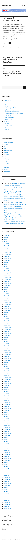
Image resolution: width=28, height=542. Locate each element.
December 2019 (7, 402)
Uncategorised (7, 102)
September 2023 (7, 308)
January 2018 (7, 450)
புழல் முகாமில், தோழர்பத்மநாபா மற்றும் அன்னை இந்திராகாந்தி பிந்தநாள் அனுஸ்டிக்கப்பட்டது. (14, 219)
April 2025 (6, 269)
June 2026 (6, 239)
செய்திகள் (19, 46)
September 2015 (7, 508)
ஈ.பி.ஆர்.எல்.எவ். (8, 161)
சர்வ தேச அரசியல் (9, 117)
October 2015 (7, 506)
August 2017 (7, 460)
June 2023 (6, 314)
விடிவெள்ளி (6, 165)
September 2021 (7, 358)
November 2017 (7, 454)
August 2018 (7, 435)
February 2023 (7, 323)
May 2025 (6, 266)
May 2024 (6, 291)
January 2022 (7, 350)
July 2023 (6, 312)
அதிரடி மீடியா (7, 159)
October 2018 (7, 431)
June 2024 (6, 289)
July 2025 (6, 262)
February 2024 (7, 298)
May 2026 (6, 241)
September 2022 (7, 333)
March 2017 (6, 471)
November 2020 (7, 379)
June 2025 (6, 264)
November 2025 (7, 254)
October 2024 (7, 281)
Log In (4, 529)
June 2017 (6, 464)
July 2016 (6, 487)
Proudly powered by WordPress (14, 539)
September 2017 (7, 458)
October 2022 (7, 331)
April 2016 (6, 494)
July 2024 (6, 287)
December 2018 (7, 427)
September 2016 (7, 483)
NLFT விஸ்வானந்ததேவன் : (16, 223)
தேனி (5, 148)
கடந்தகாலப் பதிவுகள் (8, 516)
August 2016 (7, 485)
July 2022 (6, 337)
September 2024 (7, 283)
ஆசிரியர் (6, 46)
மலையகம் (6, 154)
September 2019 (7, 408)
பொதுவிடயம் (8, 119)
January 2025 (7, 275)
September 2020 (7, 383)
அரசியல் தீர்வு (8, 109)
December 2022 (7, 327)
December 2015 (7, 502)
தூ (4, 146)
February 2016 (7, 498)
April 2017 (6, 469)
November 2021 (7, 354)
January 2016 (7, 500)
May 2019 (6, 416)
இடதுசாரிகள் (7, 171)
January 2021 (7, 375)
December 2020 (7, 377)
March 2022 (6, 346)
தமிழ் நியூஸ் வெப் (8, 150)
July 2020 (6, 387)
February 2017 (7, 473)
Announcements (7, 100)
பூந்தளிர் (6, 144)
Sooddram (6, 5)
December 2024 (7, 277)
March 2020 (6, 396)
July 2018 (6, 437)
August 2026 (7, 235)
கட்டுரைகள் (6, 105)
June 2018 (6, 439)
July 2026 (6, 237)
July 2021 (6, 362)
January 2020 (7, 400)
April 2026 (6, 244)
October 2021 (7, 356)
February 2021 (7, 373)
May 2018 (6, 441)
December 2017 (7, 452)
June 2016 (6, 489)
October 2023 (7, 306)
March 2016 (6, 496)
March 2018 (6, 446)
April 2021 (6, 369)
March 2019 (6, 421)
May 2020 (6, 391)
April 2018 (6, 444)
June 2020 (6, 389)
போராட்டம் (7, 127)
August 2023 (7, 310)
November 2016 (7, 479)
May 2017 (6, 466)
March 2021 (6, 371)
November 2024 (7, 279)
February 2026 (7, 248)
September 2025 (7, 258)
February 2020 (7, 398)
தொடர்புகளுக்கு (7, 524)
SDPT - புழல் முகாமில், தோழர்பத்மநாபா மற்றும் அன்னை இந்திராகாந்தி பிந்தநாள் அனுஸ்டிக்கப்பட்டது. (13, 215)
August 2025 (7, 260)
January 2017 (7, 475)
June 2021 (6, 364)
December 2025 (7, 252)
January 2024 (7, 300)
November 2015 (7, 504)
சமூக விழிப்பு (8, 123)
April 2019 (6, 419)
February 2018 (7, 448)
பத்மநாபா (6, 152)
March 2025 (6, 271)
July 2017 (6, 462)
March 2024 (6, 296)
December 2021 (7, 352)
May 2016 (6, 492)
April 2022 (6, 344)
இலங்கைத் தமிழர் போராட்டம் (12, 111)
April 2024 (6, 294)
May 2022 (6, 341)
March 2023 (6, 321)
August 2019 (7, 410)
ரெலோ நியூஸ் (7, 163)
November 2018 (7, 429)
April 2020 (6, 394)
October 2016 (7, 481)
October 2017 (7, 456)
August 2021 (7, 360)
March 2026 (6, 246)
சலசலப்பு (6, 169)
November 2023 (7, 304)
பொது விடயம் (8, 125)
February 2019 (7, 423)
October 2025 (7, 256)
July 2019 (6, 412)
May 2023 (6, 316)
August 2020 (7, 385)
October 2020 (7, 381)
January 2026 (7, 250)
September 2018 (7, 433)
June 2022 (6, 339)
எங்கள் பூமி (6, 167)
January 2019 (7, 425)
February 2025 (7, 273)
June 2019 (6, 414)
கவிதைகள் (6, 121)
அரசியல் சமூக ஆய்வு (10, 107)
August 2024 (7, 285)
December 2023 (7, 302)
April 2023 (6, 319)
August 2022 (7, 335)
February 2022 (7, 348)
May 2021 (6, 366)
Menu (23, 5)
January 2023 (7, 325)
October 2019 (7, 406)
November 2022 (7, 329)
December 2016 (7, 477)
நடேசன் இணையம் (8, 142)
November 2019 (7, 404)
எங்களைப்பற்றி (6, 520)
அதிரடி (5, 156)
